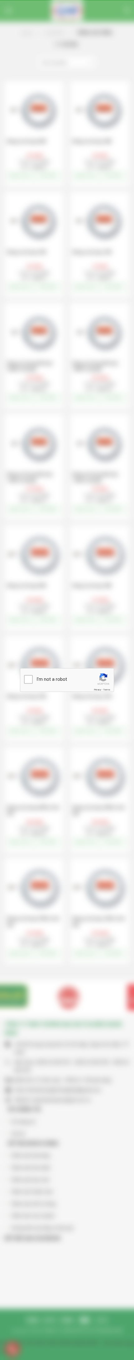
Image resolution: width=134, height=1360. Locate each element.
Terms (106, 689)
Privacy (97, 689)
